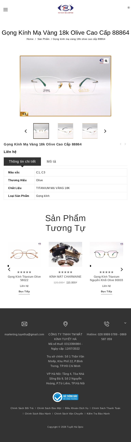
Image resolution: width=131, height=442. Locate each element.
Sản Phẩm (44, 39)
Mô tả (51, 161)
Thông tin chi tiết (22, 161)
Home (30, 39)
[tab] (22, 161)
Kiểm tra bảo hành (98, 413)
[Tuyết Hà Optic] (65, 8)
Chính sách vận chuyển (68, 413)
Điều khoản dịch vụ (77, 408)
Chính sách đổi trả (22, 408)
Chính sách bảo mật (49, 408)
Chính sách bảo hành (38, 413)
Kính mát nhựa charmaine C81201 (120, 144)
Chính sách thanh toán (106, 408)
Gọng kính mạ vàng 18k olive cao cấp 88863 (125, 144)
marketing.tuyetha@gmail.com (24, 334)
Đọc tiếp (24, 291)
